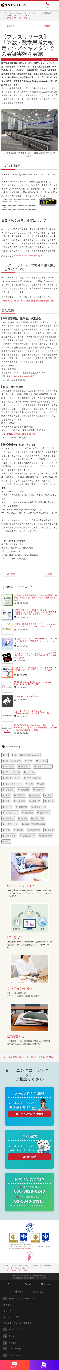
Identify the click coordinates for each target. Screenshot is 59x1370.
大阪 (8, 801)
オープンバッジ (44, 766)
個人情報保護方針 (39, 1276)
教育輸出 (29, 812)
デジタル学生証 (34, 778)
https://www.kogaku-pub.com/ (21, 434)
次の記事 (48, 26)
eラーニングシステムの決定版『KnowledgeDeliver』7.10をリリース (31, 712)
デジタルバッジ (13, 778)
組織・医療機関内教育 (35, 824)
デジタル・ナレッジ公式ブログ (17, 1323)
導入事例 (7, 1305)
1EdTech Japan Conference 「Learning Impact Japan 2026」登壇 (32, 683)
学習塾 (51, 801)
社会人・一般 (12, 824)
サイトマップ (41, 1278)
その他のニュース (14, 587)
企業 (42, 783)
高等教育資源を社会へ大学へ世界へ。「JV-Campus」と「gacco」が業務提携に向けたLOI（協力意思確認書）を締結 (35, 727)
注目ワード (45, 812)
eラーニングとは (19, 886)
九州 (31, 783)
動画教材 (25, 789)
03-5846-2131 (29, 1201)
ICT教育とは (16, 1036)
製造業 (20, 830)
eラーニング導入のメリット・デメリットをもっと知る (28, 1057)
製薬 (8, 830)
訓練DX (51, 830)
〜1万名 (42, 760)
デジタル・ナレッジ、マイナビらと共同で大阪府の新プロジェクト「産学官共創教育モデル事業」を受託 (35, 655)
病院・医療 (39, 818)
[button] (5, 1298)
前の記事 (11, 26)
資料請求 (31, 1156)
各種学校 (40, 789)
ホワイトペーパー (14, 783)
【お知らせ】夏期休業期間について (30, 696)
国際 (8, 795)
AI (6, 755)
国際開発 (21, 795)
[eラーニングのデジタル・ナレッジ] (13, 4)
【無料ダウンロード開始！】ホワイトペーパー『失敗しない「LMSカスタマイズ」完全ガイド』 (35, 669)
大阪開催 (21, 801)
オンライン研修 (18, 988)
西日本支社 (35, 830)
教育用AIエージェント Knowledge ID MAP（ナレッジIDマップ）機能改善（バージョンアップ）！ (35, 640)
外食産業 (36, 795)
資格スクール (29, 836)
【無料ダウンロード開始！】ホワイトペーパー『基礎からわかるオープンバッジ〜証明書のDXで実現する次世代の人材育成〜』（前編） (35, 612)
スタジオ (31, 772)
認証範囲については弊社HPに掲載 (20, 1248)
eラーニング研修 (13, 760)
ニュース (7, 1311)
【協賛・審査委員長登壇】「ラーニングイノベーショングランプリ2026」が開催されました (35, 625)
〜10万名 (10, 766)
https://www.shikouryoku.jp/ (28, 255)
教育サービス (40, 807)
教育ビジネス (12, 812)
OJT (30, 760)
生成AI (24, 818)
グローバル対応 (13, 772)
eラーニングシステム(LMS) (27, 755)
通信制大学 (47, 836)
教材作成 (23, 807)
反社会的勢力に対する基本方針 (23, 1278)
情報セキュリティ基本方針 (21, 1276)
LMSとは (13, 937)
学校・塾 (36, 801)
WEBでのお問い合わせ (31, 1113)
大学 (50, 795)
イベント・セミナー (12, 1317)
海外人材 (10, 818)
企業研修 (10, 789)
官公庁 (9, 807)
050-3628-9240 (29, 1191)
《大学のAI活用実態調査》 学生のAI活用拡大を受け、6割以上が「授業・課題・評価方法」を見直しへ (35, 597)
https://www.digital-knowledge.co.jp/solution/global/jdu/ (27, 300)
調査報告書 (11, 836)
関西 (8, 841)
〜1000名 (25, 766)
